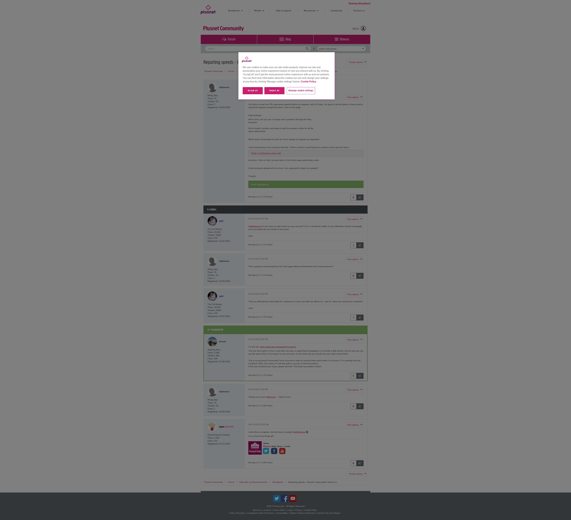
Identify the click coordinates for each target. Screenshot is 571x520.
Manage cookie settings (300, 90)
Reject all (274, 90)
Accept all (253, 90)
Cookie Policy (308, 81)
